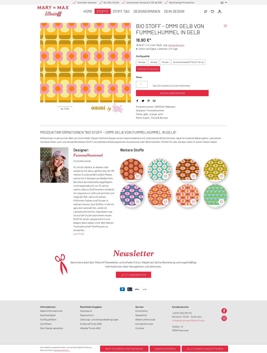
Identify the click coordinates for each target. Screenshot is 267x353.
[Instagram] (224, 318)
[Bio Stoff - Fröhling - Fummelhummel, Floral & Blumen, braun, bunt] (187, 170)
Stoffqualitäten (48, 319)
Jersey (153, 62)
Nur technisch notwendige (124, 348)
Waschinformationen (51, 310)
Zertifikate (45, 323)
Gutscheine (141, 310)
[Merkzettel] (212, 11)
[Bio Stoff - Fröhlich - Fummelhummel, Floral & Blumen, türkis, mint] (159, 170)
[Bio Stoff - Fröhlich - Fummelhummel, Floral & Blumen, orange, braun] (131, 170)
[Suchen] (205, 11)
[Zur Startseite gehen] (53, 11)
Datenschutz (87, 315)
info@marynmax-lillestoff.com (188, 320)
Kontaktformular (144, 323)
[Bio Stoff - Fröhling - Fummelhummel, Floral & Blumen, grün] (215, 170)
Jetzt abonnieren (133, 274)
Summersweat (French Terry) (188, 62)
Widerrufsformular (145, 319)
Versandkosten (176, 45)
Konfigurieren (165, 348)
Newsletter (141, 315)
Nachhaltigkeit (48, 315)
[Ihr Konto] (219, 11)
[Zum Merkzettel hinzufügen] (225, 25)
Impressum (86, 310)
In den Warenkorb (172, 93)
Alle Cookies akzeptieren (205, 348)
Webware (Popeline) (148, 68)
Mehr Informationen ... (62, 350)
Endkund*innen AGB (91, 323)
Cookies (139, 328)
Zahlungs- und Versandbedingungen (99, 319)
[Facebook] (224, 310)
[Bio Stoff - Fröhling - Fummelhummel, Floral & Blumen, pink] (159, 195)
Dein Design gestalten (51, 328)
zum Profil (78, 233)
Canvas (141, 62)
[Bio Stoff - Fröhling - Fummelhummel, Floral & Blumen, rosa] (187, 195)
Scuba (165, 62)
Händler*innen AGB (90, 328)
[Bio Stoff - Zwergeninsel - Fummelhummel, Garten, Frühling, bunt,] (215, 195)
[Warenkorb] (225, 10)
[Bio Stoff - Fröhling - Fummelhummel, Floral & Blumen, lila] (131, 195)
